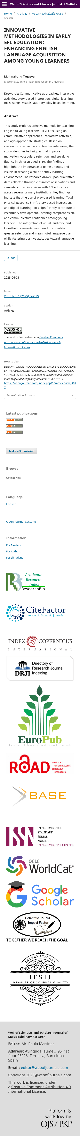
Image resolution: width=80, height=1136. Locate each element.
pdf (12, 258)
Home (8, 13)
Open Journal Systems (21, 521)
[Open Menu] (4, 4)
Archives (22, 13)
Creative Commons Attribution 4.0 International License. (39, 1089)
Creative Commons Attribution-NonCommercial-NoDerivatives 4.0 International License (33, 342)
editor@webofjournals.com (44, 1067)
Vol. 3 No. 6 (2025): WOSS (47, 13)
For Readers (13, 545)
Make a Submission (21, 451)
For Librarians (14, 557)
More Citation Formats (21, 395)
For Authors (13, 551)
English (11, 504)
